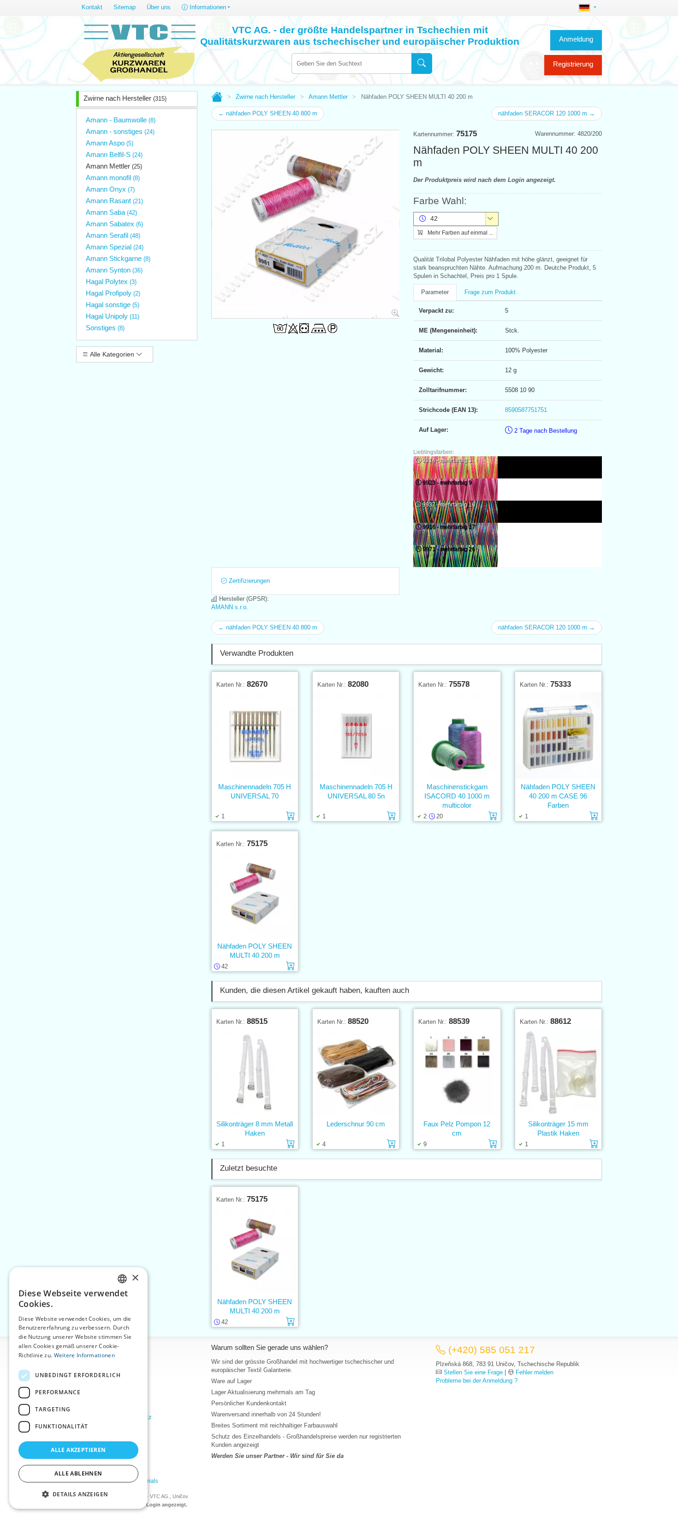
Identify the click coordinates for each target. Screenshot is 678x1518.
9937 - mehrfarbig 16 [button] (448, 505)
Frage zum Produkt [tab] (490, 292)
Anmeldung (576, 39)
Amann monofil (113, 177)
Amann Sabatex (114, 224)
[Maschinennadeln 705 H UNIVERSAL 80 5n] (356, 735)
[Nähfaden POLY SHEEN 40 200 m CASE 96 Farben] (558, 735)
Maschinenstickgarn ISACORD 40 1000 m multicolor (457, 796)
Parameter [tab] (435, 292)
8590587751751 (526, 409)
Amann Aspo (109, 143)
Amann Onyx (110, 189)
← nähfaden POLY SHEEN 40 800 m (267, 113)
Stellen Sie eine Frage (473, 1372)
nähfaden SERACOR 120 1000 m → (546, 113)
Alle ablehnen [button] (78, 1473)
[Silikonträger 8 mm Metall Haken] (255, 1072)
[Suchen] (421, 63)
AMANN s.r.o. (229, 607)
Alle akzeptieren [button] (78, 1450)
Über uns (159, 7)
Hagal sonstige (112, 304)
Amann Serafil (113, 235)
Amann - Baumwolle (120, 120)
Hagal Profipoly (113, 293)
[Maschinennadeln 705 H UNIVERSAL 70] (255, 735)
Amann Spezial (114, 247)
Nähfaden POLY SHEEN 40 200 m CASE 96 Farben (558, 796)
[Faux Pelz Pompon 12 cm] (457, 1072)
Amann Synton (114, 270)
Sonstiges (105, 328)
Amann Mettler (114, 166)
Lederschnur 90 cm (356, 1124)
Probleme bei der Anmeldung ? (476, 1380)
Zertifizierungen (248, 580)
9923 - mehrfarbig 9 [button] (447, 482)
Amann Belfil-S (114, 154)
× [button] (134, 1278)
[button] (78, 1494)
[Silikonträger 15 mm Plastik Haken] (558, 1072)
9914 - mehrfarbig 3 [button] (447, 460)
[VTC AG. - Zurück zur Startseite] (139, 52)
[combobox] (351, 63)
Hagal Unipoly (112, 316)
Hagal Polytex (111, 281)
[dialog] (78, 1388)
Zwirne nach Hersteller (125, 98)
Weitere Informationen (84, 1355)
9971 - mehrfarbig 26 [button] (448, 549)
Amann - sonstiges (120, 131)
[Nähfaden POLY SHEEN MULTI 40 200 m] (255, 894)
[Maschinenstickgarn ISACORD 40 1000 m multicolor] (457, 735)
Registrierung (573, 64)
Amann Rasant (114, 201)
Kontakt (92, 7)
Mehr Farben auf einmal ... (459, 233)
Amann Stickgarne (118, 258)
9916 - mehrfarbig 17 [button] (448, 527)
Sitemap (124, 7)
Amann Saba (111, 212)
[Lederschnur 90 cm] (356, 1072)
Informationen (207, 7)
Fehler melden (534, 1372)
